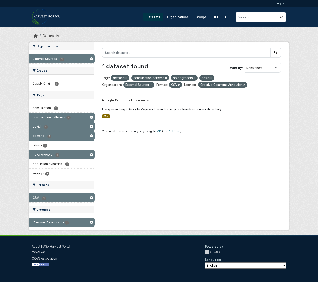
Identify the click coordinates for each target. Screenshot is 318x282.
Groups (201, 17)
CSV (105, 116)
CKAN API (38, 252)
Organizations (178, 17)
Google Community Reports (125, 100)
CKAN (212, 251)
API (215, 17)
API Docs (174, 131)
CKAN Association (44, 258)
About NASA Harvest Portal (51, 246)
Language (212, 259)
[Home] (36, 36)
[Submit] (281, 17)
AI (226, 17)
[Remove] (126, 78)
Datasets (153, 17)
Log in (280, 3)
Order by (235, 68)
